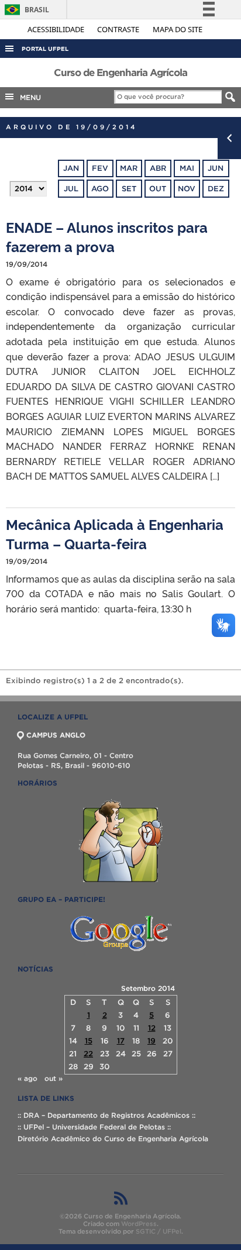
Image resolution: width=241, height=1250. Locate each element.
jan (71, 168)
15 (88, 1040)
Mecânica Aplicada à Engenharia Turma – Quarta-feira (114, 533)
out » (53, 1078)
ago (100, 188)
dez (216, 188)
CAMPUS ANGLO (55, 735)
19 (151, 1040)
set (129, 188)
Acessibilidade (56, 29)
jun (215, 168)
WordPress (139, 1223)
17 (121, 1040)
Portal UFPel (45, 49)
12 (152, 1028)
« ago (27, 1078)
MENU (28, 97)
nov (186, 188)
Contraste (119, 29)
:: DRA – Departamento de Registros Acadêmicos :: (106, 1115)
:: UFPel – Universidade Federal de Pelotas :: (94, 1127)
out (157, 188)
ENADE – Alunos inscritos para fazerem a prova (107, 236)
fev (100, 168)
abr (158, 168)
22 (88, 1053)
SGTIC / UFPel (158, 1231)
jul (71, 188)
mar (128, 168)
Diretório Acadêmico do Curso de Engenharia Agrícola (113, 1138)
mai (187, 168)
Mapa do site (177, 29)
